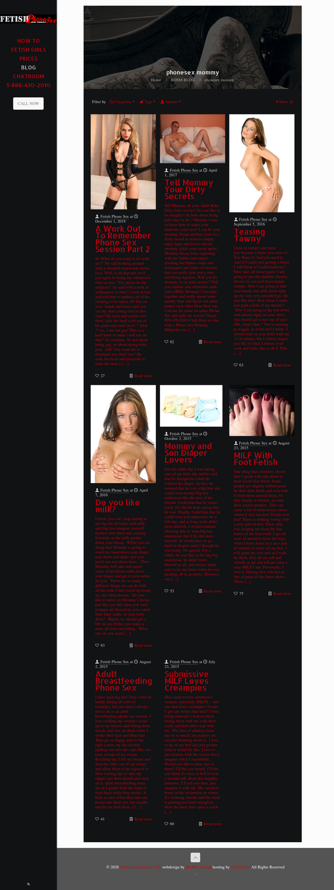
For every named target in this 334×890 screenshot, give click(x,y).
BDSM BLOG (183, 79)
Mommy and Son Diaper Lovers (188, 453)
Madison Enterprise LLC (141, 867)
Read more (143, 375)
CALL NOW (28, 103)
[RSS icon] (28, 884)
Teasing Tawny (249, 234)
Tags (148, 101)
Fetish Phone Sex (114, 216)
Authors (171, 101)
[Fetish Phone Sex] (28, 18)
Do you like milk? (117, 505)
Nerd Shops (240, 867)
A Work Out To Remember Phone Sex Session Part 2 (123, 238)
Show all (286, 101)
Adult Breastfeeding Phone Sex (123, 681)
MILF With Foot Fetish (256, 458)
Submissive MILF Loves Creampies (187, 681)
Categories (123, 101)
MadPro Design (199, 867)
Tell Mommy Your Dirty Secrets (189, 189)
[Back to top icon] (195, 857)
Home (156, 79)
